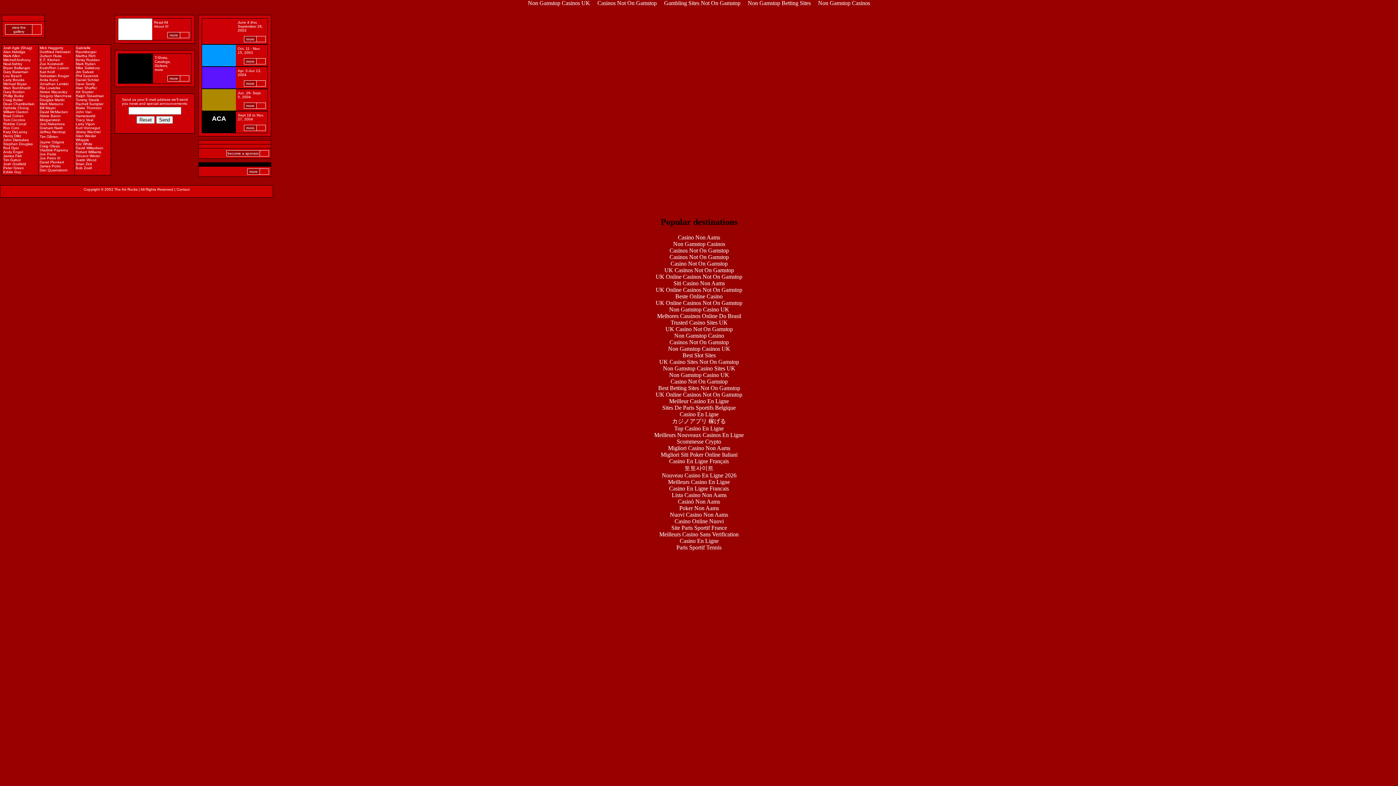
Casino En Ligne (699, 414)
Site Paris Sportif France (699, 528)
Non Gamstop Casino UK (699, 309)
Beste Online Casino (699, 296)
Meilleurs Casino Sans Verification (699, 534)
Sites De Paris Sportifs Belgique (699, 408)
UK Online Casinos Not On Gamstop (699, 277)
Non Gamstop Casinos (699, 244)
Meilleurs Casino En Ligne (699, 482)
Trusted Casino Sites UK (699, 322)
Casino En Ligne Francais (699, 488)
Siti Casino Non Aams (699, 283)
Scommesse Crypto (699, 441)
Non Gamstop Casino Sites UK (699, 368)
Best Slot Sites (699, 355)
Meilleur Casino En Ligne (699, 401)
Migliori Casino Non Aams (699, 448)
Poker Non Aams (699, 508)
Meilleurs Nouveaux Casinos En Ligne (699, 435)
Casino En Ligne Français (699, 461)
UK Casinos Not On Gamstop (699, 270)
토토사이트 (699, 468)
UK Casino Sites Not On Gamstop (699, 362)
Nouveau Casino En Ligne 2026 (699, 475)
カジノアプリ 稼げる (699, 421)
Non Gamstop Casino (699, 336)
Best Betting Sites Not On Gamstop (699, 388)
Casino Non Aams (699, 237)
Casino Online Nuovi (699, 521)
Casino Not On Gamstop (699, 264)
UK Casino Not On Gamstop (699, 329)
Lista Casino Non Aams (699, 495)
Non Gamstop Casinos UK (699, 349)
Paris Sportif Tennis (699, 547)
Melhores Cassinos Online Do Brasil (699, 316)
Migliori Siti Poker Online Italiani (699, 455)
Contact (183, 189)
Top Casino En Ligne (699, 428)
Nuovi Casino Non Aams (699, 515)
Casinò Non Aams (699, 502)
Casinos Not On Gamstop (699, 250)
